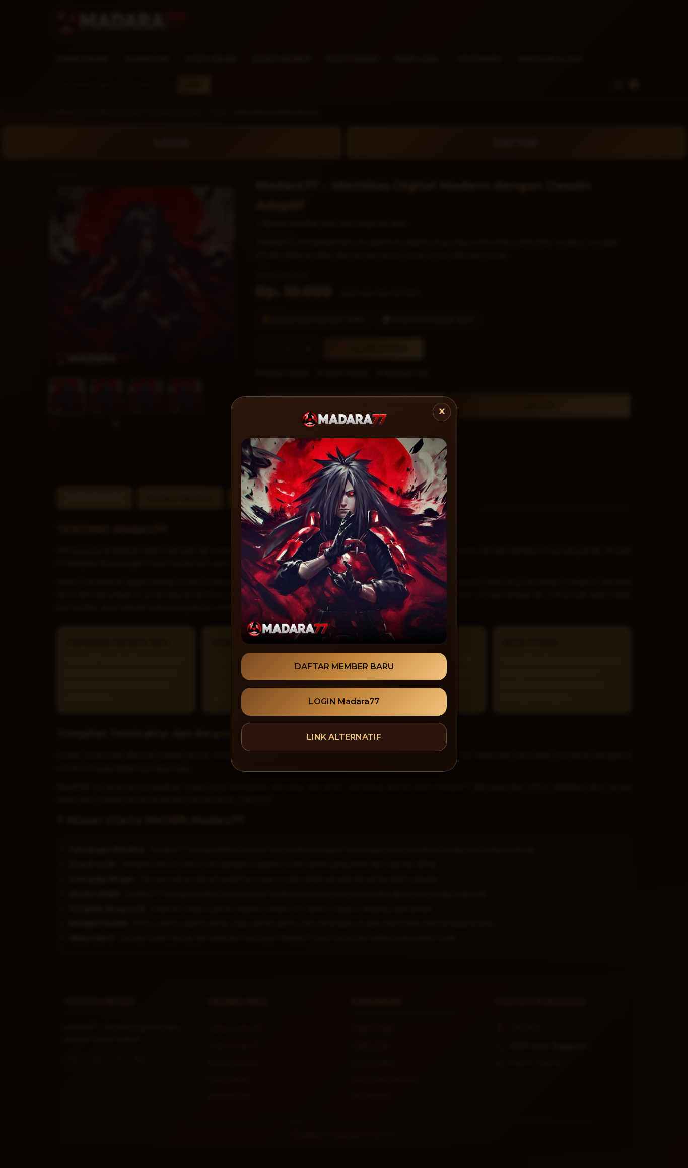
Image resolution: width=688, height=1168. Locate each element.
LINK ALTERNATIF (344, 737)
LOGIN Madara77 (344, 701)
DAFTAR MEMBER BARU (344, 666)
